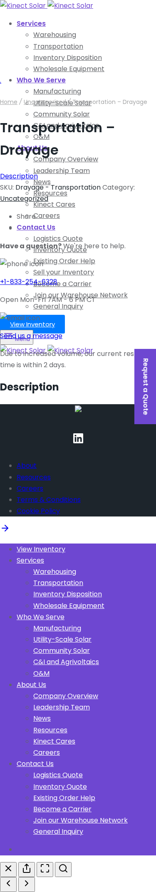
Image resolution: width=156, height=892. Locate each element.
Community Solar (61, 114)
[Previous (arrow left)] (8, 884)
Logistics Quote (58, 238)
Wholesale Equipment (68, 69)
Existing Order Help (64, 261)
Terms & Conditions (49, 499)
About (27, 465)
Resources (50, 193)
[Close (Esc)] (8, 869)
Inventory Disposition (67, 57)
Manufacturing (57, 628)
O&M (41, 673)
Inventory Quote (60, 786)
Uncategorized (45, 102)
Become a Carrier (62, 284)
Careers (46, 215)
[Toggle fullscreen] (45, 869)
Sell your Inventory (63, 272)
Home (8, 102)
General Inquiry (58, 306)
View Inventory (32, 324)
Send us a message (31, 336)
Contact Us (36, 227)
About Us (31, 684)
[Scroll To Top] (5, 531)
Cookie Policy (38, 511)
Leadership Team (61, 170)
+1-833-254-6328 (28, 282)
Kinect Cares (54, 204)
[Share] (26, 869)
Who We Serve (41, 80)
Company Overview (65, 159)
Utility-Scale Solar (62, 639)
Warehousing (54, 35)
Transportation (58, 46)
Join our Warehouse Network (80, 820)
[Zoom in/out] (63, 869)
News (42, 718)
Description (19, 176)
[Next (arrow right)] (26, 884)
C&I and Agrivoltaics (66, 662)
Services (31, 23)
